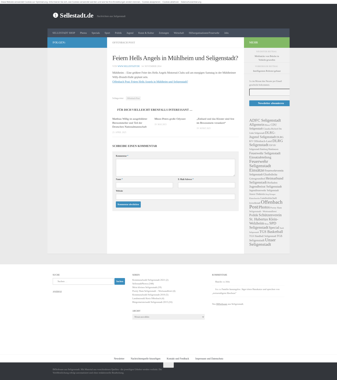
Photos (83, 32)
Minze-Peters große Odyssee (170, 118)
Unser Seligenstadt (262, 242)
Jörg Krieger (270, 194)
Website (119, 191)
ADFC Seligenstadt (265, 120)
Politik (118, 32)
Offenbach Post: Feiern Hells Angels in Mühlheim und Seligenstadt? (150, 81)
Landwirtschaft (268, 198)
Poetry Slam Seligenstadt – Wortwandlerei (152, 291)
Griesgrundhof (257, 178)
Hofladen (272, 182)
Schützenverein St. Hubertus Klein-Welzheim (265, 219)
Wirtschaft (179, 32)
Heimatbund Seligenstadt (266, 180)
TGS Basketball (271, 232)
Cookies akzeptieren (151, 2)
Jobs (226, 32)
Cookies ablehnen (171, 2)
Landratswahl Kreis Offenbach (146, 298)
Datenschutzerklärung (191, 2)
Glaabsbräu (270, 174)
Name (119, 179)
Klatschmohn (254, 198)
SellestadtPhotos (140, 283)
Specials (96, 32)
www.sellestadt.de (129, 66)
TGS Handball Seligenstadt (262, 236)
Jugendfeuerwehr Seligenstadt (264, 190)
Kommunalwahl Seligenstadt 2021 (148, 280)
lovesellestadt (254, 203)
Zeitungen (164, 32)
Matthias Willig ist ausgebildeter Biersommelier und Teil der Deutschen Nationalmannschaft (129, 122)
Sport (107, 32)
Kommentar (122, 156)
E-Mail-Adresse (186, 179)
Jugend (130, 32)
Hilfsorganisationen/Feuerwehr (204, 32)
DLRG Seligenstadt (266, 143)
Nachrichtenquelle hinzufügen (145, 358)
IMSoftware (221, 304)
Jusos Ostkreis (257, 194)
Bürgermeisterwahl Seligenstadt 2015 (150, 302)
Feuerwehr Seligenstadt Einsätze (260, 165)
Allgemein (256, 124)
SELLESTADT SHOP (63, 32)
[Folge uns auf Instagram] (88, 42)
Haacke (218, 281)
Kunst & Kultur (146, 32)
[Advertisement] (89, 319)
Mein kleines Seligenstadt (144, 287)
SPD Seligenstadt (262, 225)
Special (274, 227)
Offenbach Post (123, 42)
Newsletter (119, 358)
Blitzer (267, 125)
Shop (267, 224)
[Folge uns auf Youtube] (100, 42)
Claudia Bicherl (270, 128)
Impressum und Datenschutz (209, 358)
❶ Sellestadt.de (73, 15)
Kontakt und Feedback (178, 358)
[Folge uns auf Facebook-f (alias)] (94, 42)
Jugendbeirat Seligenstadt (265, 186)
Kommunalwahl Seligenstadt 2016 (148, 294)
